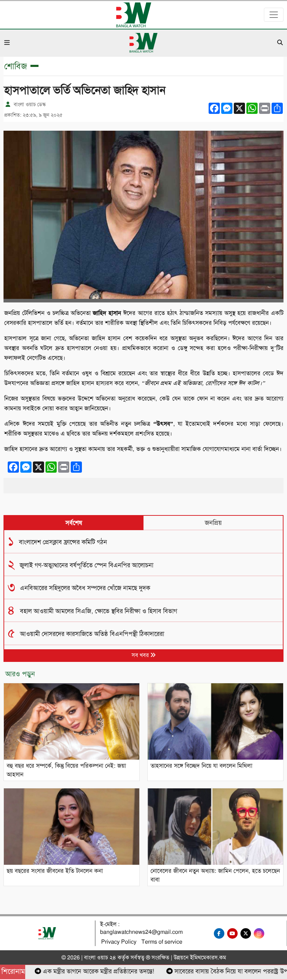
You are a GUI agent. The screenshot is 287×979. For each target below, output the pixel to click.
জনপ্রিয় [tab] (213, 523)
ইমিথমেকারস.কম (208, 957)
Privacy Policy (118, 941)
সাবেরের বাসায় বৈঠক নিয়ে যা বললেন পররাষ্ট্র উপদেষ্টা (222, 971)
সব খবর (141, 655)
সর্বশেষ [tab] (73, 523)
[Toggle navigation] (274, 15)
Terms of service (161, 941)
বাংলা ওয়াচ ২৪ (100, 957)
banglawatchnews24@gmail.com (141, 932)
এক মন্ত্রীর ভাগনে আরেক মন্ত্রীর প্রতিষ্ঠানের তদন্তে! (84, 971)
